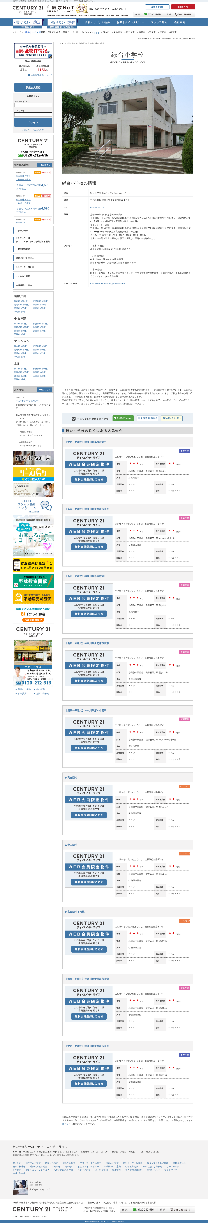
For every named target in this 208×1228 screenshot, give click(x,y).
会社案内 (17, 1170)
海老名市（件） (22, 304)
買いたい (17, 1163)
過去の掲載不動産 (38, 1166)
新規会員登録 (157, 7)
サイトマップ (170, 1170)
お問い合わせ (153, 1170)
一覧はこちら (44, 165)
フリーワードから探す (90, 1163)
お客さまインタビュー (88, 1166)
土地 (76, 32)
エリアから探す (33, 1163)
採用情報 (116, 1170)
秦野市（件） (40, 308)
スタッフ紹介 (84, 1170)
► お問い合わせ (41, 693)
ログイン (33, 122)
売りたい (69, 1166)
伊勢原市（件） (41, 301)
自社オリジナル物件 (132, 1163)
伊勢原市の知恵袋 (86, 43)
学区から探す (69, 1163)
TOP (61, 43)
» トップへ (18, 32)
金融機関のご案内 (112, 1166)
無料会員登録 (179, 1163)
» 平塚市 (151, 32)
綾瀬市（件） (21, 308)
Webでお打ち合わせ (152, 1166)
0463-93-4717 (97, 207)
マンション (88, 32)
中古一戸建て (62, 32)
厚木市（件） (21, 301)
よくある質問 (101, 1170)
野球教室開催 (131, 1166)
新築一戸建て (47, 32)
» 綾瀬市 (172, 32)
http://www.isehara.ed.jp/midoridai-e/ (107, 283)
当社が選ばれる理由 (63, 1170)
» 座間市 (162, 32)
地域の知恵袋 (72, 43)
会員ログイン (183, 7)
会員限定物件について (41, 75)
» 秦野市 (141, 32)
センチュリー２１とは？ (37, 1170)
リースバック (173, 1166)
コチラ (65, 1124)
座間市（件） (40, 304)
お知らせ (56, 1166)
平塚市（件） (20, 312)
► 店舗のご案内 (23, 689)
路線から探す (51, 1163)
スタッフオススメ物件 (157, 1163)
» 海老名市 (129, 32)
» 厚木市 (105, 32)
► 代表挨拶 (20, 693)
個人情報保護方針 (133, 1170)
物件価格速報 (19, 1166)
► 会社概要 (39, 689)
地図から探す (112, 1163)
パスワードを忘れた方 (33, 130)
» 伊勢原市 (117, 32)
